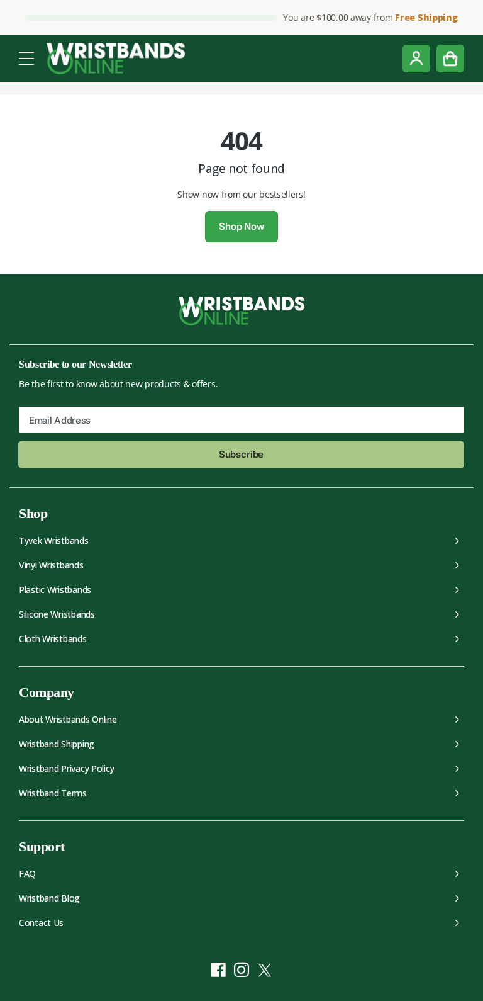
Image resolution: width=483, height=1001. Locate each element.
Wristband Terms (53, 793)
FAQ (27, 873)
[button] (26, 58)
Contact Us (41, 923)
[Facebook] (218, 969)
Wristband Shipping (56, 744)
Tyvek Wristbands (54, 540)
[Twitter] (265, 969)
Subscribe (241, 454)
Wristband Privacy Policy (66, 768)
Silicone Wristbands (57, 614)
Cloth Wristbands (53, 639)
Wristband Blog (49, 898)
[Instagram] (241, 969)
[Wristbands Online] (116, 58)
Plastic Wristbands (55, 590)
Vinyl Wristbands (51, 565)
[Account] (416, 58)
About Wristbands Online (68, 719)
